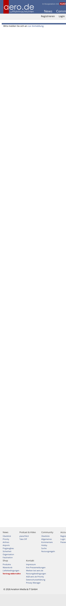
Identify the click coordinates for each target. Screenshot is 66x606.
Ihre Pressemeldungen (36, 567)
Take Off (23, 539)
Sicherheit (7, 551)
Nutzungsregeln (48, 551)
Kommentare (47, 542)
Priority (6, 539)
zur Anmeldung (35, 25)
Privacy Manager (33, 582)
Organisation (8, 554)
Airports (6, 545)
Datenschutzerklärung (35, 579)
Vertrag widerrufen (12, 573)
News (48, 11)
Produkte (7, 564)
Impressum (31, 564)
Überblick (7, 536)
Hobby (44, 545)
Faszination (8, 557)
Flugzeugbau (8, 548)
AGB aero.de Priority (35, 576)
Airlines (6, 542)
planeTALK (24, 536)
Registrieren (48, 16)
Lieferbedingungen (11, 570)
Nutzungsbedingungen (36, 573)
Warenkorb (7, 567)
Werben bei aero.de (34, 570)
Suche (44, 548)
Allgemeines (46, 539)
